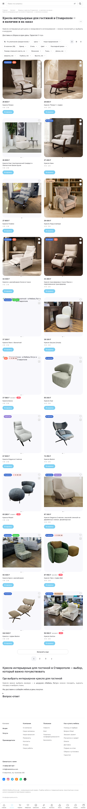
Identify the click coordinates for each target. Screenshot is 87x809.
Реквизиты (27, 738)
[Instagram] (8, 779)
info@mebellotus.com (10, 769)
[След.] (51, 658)
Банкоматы (47, 740)
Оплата (66, 741)
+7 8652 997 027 (8, 766)
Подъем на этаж (70, 748)
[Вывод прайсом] (81, 42)
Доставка (67, 745)
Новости (46, 728)
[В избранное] (39, 62)
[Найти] (80, 3)
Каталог (6, 723)
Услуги (5, 733)
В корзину (8, 112)
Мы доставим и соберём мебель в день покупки (23, 689)
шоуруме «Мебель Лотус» (47, 683)
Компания (27, 723)
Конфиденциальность (10, 797)
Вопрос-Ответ (69, 731)
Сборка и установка (71, 751)
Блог (45, 731)
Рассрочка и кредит (71, 738)
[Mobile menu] (3, 3)
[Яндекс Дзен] (25, 779)
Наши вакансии (29, 734)
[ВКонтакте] (4, 779)
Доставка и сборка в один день (16, 35)
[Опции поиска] (74, 3)
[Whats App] (21, 779)
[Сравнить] (39, 65)
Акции (5, 728)
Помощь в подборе (70, 728)
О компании (27, 728)
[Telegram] (12, 779)
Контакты (26, 741)
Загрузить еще (43, 652)
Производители (9, 740)
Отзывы (25, 745)
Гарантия (33, 35)
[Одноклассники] (16, 779)
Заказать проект (70, 734)
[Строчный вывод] (76, 42)
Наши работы (28, 748)
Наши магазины (29, 731)
